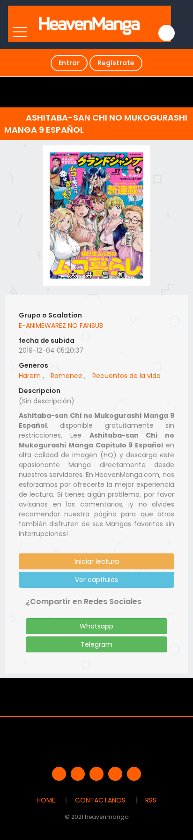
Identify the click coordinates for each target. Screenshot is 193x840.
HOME (46, 800)
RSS (150, 800)
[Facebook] (59, 774)
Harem (30, 375)
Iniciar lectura (96, 561)
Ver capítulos (96, 579)
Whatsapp (96, 626)
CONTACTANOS (100, 800)
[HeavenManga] (89, 23)
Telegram (96, 644)
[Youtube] (96, 774)
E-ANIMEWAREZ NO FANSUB (61, 325)
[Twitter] (78, 774)
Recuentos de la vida (126, 375)
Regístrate (115, 63)
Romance (66, 375)
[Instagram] (134, 774)
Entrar (69, 63)
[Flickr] (115, 774)
